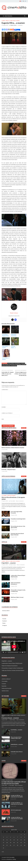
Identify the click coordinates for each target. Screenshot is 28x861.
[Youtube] (20, 1)
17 (3, 842)
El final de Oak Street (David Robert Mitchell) (17, 534)
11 (7, 839)
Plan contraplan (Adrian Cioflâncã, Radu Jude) (16, 737)
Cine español (17, 363)
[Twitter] (24, 1)
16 (24, 839)
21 (17, 842)
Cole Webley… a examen (16, 729)
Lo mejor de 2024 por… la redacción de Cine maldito (17, 803)
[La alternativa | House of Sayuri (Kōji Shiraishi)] (6, 575)
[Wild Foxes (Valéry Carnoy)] (6, 597)
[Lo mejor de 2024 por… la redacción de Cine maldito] (6, 802)
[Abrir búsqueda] (25, 16)
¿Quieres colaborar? (6, 678)
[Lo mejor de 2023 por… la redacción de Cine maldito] (6, 817)
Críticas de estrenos (11, 495)
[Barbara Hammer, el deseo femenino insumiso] (14, 438)
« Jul (3, 851)
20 (14, 842)
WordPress (9, 859)
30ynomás (4, 715)
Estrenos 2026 (5, 610)
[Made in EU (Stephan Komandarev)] (6, 582)
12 (10, 839)
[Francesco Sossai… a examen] (14, 699)
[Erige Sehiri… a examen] (14, 552)
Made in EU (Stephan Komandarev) (15, 583)
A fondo (3, 20)
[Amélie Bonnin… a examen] (6, 744)
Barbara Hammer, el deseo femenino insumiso (13, 447)
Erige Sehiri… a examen (9, 563)
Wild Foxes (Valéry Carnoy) (17, 597)
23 (24, 842)
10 (3, 839)
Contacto (4, 683)
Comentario (5, 389)
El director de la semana (14, 20)
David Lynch (11, 364)
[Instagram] (25, 1)
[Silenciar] (22, 652)
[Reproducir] (3, 652)
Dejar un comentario (20, 501)
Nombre (4, 407)
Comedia (23, 363)
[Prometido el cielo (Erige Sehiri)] (6, 519)
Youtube (4, 618)
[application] (14, 647)
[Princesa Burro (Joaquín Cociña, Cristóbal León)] (6, 590)
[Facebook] (22, 1)
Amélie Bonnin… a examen (17, 744)
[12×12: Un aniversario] (6, 810)
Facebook (4, 621)
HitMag (14, 859)
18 (7, 842)
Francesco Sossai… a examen (10, 718)
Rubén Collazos (13, 25)
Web (3, 419)
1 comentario (19, 25)
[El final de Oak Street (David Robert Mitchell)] (6, 533)
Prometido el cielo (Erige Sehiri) (18, 518)
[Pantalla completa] (24, 652)
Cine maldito (12, 501)
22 (21, 842)
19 (10, 842)
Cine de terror (11, 363)
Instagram (4, 625)
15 (21, 839)
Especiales (4, 686)
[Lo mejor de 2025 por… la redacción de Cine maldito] (6, 795)
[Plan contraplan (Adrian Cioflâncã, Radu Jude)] (6, 737)
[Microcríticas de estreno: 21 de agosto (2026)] (14, 486)
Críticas (7, 20)
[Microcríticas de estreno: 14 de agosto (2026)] (6, 526)
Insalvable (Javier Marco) (16, 751)
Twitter (4, 623)
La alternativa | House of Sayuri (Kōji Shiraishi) (12, 663)
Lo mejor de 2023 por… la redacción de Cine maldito (17, 818)
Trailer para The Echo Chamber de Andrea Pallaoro (13, 670)
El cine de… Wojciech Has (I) (8, 469)
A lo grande (4, 495)
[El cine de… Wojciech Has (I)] (14, 459)
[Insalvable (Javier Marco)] (6, 751)
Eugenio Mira (18, 364)
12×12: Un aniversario (16, 810)
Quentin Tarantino (6, 365)
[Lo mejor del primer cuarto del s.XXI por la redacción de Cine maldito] (14, 764)
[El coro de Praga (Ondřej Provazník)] (6, 511)
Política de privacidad (6, 688)
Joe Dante (24, 364)
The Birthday (14, 365)
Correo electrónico (7, 413)
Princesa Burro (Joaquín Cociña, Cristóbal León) (12, 668)
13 (14, 839)
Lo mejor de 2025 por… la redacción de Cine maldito (17, 796)
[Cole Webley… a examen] (6, 729)
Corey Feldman (5, 364)
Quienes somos (5, 690)
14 (17, 839)
